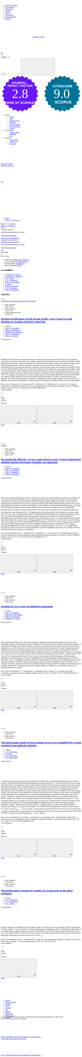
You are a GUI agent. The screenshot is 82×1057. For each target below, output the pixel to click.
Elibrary (8, 1012)
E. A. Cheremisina (11, 280)
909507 (19, 265)
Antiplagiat (9, 1014)
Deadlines (12, 134)
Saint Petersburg (6, 235)
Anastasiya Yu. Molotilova (14, 276)
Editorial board (14, 121)
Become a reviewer (7, 166)
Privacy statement (7, 1037)
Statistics (8, 19)
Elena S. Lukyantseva (12, 282)
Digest (7, 13)
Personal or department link (10, 238)
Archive (8, 11)
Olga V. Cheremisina (12, 328)
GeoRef (7, 1004)
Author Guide (14, 132)
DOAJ (7, 1006)
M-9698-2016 (20, 263)
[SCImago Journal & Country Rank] (13, 1039)
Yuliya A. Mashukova (12, 334)
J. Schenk (8, 284)
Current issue (9, 7)
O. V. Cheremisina (11, 288)
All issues (12, 144)
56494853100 (23, 262)
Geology (4, 445)
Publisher (12, 123)
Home (7, 218)
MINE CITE (9, 1015)
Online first (9, 9)
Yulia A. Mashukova (12, 290)
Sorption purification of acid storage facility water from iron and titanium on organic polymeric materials (36, 320)
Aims (11, 119)
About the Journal (11, 5)
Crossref (8, 1008)
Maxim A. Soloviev (11, 286)
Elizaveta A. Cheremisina (13, 615)
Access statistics (14, 124)
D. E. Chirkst (9, 278)
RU (2, 53)
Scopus (7, 1000)
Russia (14, 235)
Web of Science (10, 1002)
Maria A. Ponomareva (12, 220)
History (11, 117)
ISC (6, 1010)
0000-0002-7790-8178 (21, 260)
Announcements (10, 17)
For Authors (9, 15)
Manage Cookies (29, 1037)
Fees (10, 136)
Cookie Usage (18, 1037)
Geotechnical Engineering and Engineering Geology (18, 301)
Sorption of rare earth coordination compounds (27, 606)
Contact (12, 128)
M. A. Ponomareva (11, 757)
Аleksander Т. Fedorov (13, 274)
